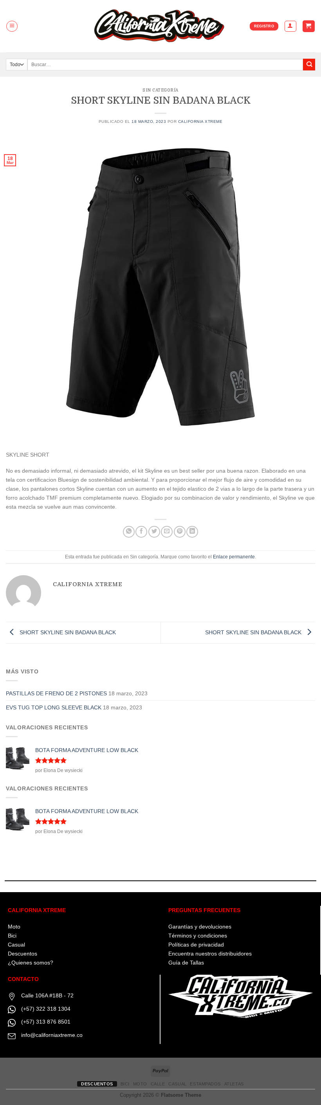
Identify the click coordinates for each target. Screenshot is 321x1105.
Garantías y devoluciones (199, 926)
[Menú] (12, 26)
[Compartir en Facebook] (141, 532)
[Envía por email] (167, 532)
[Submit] (309, 65)
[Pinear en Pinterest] (180, 532)
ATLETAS (234, 1084)
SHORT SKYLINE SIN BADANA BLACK (67, 632)
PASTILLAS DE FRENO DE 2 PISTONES (56, 693)
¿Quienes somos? (30, 962)
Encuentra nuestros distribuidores (210, 953)
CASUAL (177, 1084)
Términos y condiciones (197, 935)
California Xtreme (200, 121)
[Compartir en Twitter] (154, 532)
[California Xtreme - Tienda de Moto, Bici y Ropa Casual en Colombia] (160, 26)
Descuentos (22, 953)
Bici (12, 935)
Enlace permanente (234, 556)
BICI (125, 1084)
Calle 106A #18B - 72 (47, 995)
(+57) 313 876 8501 (45, 1022)
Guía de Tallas (186, 962)
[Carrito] (308, 26)
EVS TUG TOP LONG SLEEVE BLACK (53, 707)
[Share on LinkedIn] (192, 532)
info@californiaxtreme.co (52, 1035)
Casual (16, 944)
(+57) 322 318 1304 (45, 1009)
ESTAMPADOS (205, 1084)
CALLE (158, 1084)
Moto (14, 926)
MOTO (140, 1084)
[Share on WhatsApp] (129, 532)
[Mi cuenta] (290, 26)
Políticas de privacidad (196, 944)
